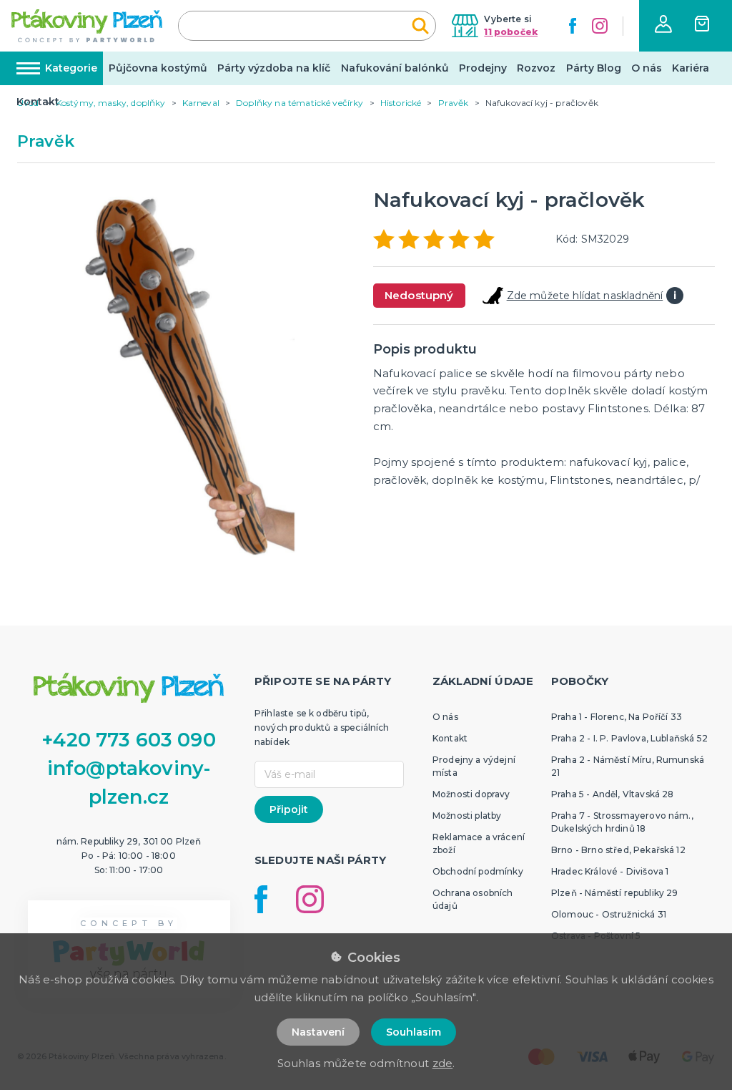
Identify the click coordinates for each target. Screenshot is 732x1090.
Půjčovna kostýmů (158, 68)
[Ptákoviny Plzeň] (86, 25)
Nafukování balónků (395, 68)
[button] (663, 24)
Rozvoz (536, 68)
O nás (646, 68)
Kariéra (690, 68)
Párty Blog (593, 68)
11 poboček (511, 31)
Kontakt (37, 101)
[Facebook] (572, 26)
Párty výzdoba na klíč (273, 68)
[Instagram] (600, 26)
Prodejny (483, 68)
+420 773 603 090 (128, 739)
